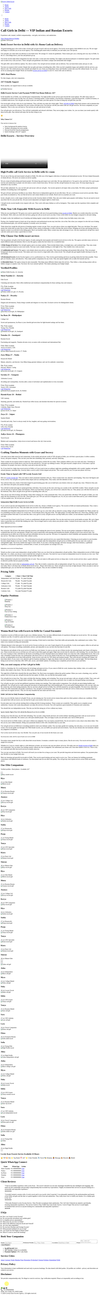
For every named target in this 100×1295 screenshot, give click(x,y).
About (7, 6)
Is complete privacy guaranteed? (12, 1220)
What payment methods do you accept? (14, 1229)
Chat (22, 1168)
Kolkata (46, 1260)
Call (2, 290)
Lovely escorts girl (12, 478)
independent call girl (28, 564)
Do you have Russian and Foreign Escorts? (15, 1227)
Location (55, 1243)
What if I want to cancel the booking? (14, 1232)
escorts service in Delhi (40, 70)
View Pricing (5, 38)
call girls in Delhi (68, 103)
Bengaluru (27, 1260)
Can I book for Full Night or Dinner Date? (15, 1230)
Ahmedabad (52, 1260)
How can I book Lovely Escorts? (12, 1216)
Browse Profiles (14, 38)
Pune (22, 1260)
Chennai (40, 1260)
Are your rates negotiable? (10, 1225)
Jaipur (2, 1260)
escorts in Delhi (67, 213)
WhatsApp (7, 290)
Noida (13, 1260)
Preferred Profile (28, 1243)
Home (6, 5)
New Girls (8, 8)
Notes (78, 1243)
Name (2, 1243)
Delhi (58, 1260)
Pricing (7, 10)
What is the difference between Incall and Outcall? (17, 1223)
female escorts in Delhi (86, 745)
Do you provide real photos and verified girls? (16, 1218)
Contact (7, 12)
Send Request (6, 1245)
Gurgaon (7, 1260)
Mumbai (17, 1260)
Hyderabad (34, 1260)
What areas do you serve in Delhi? (13, 1222)
